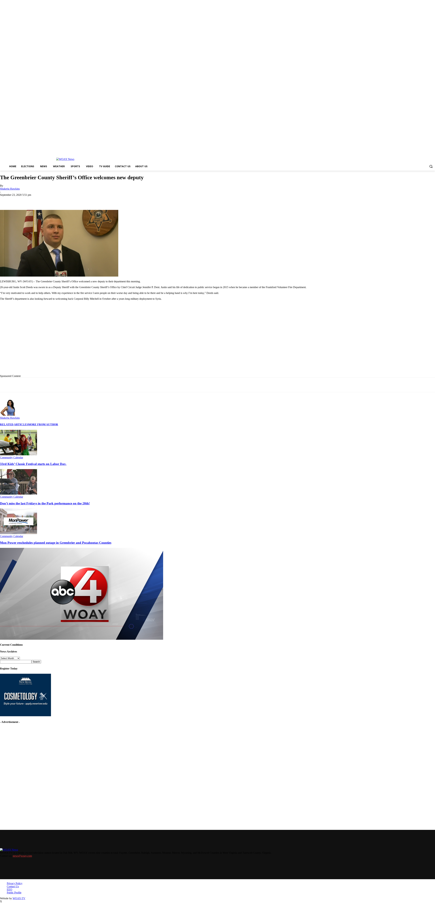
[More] (117, 200)
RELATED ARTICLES (14, 424)
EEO (9, 889)
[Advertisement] (70, 343)
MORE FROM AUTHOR (43, 424)
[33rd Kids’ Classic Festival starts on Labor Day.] (18, 454)
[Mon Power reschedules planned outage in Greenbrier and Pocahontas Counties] (18, 533)
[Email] (67, 200)
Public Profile (14, 892)
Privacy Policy (14, 883)
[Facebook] (31, 200)
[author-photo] (8, 414)
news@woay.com (22, 855)
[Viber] (104, 200)
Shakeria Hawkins (10, 188)
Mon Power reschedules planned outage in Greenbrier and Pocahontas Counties (55, 542)
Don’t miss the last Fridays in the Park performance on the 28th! (45, 503)
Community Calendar (11, 457)
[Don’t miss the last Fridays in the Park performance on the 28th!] (18, 493)
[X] (43, 200)
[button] (431, 166)
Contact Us (13, 886)
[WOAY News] (65, 159)
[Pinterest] (80, 200)
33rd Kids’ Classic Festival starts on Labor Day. (33, 464)
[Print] (55, 200)
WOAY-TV (19, 898)
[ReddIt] (92, 200)
